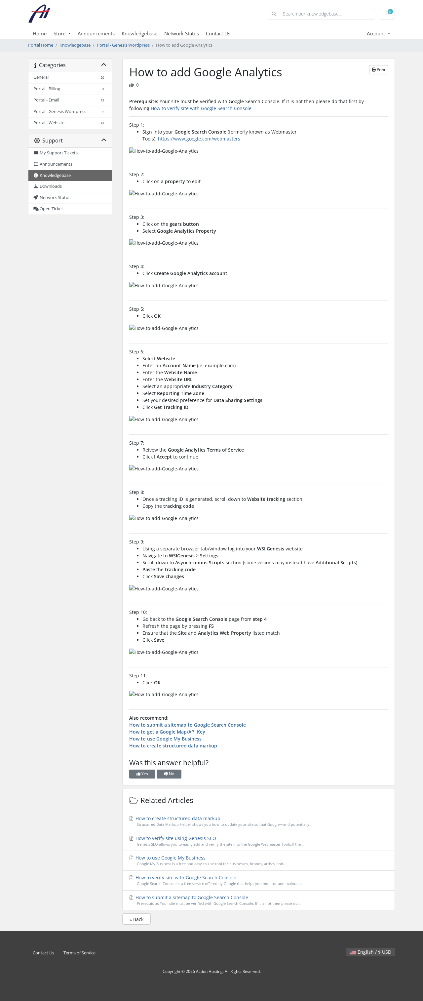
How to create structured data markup (173, 745)
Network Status (181, 33)
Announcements (96, 33)
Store (60, 33)
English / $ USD (373, 952)
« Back (136, 919)
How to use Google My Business (165, 739)
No (171, 774)
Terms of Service (79, 953)
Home (40, 33)
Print (380, 69)
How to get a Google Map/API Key (167, 732)
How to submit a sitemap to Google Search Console (187, 725)
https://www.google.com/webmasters (199, 139)
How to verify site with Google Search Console (201, 108)
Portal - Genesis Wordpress (123, 45)
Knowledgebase (139, 33)
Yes (144, 774)
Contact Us (218, 33)
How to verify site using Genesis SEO (219, 841)
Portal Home (40, 45)
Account (376, 33)
